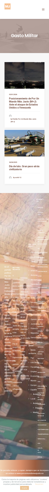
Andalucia (37, 394)
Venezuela (41, 439)
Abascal (41, 208)
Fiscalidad (35, 367)
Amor (40, 226)
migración (41, 372)
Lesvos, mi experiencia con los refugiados (17, 382)
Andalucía (37, 403)
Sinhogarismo (36, 298)
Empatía (40, 320)
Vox (39, 443)
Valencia (34, 289)
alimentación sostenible (42, 220)
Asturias (34, 275)
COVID (40, 276)
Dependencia (36, 284)
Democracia (36, 337)
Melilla (40, 363)
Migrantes (35, 333)
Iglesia (40, 342)
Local (33, 399)
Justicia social (41, 353)
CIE (39, 248)
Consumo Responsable (42, 259)
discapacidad (36, 280)
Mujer (33, 266)
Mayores (41, 358)
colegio (40, 253)
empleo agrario (40, 325)
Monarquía (42, 377)
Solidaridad (42, 425)
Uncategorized (37, 302)
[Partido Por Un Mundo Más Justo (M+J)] (8, 9)
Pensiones (41, 404)
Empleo (34, 371)
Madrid (35, 412)
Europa (33, 385)
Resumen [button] (39, 484)
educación (41, 315)
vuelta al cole (40, 450)
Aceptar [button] (24, 488)
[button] (43, 9)
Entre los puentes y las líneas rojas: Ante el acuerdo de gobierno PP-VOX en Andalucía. (24, 359)
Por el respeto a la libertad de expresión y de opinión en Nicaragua (17, 357)
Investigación (36, 293)
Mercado (41, 368)
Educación (35, 362)
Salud (33, 261)
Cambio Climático (41, 232)
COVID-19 (40, 282)
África (40, 457)
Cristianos (42, 292)
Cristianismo (42, 287)
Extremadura (36, 257)
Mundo (33, 380)
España (34, 390)
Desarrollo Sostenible (42, 309)
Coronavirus (42, 271)
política (41, 409)
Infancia (34, 270)
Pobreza (34, 328)
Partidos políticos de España (41, 396)
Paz (32, 358)
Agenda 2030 (40, 213)
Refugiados (42, 420)
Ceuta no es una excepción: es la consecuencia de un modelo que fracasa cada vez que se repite (24, 318)
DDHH (40, 297)
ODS (39, 382)
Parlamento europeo (42, 387)
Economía (35, 376)
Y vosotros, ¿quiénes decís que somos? (16, 283)
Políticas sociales (41, 415)
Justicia (34, 324)
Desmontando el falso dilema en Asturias (24, 290)
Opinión (34, 319)
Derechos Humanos (41, 303)
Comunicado (36, 315)
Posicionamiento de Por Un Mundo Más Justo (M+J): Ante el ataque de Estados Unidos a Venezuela (24, 103)
